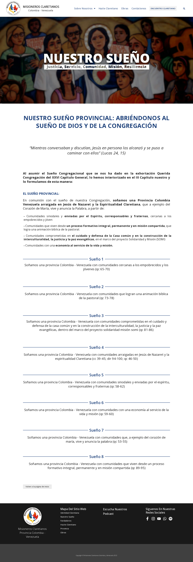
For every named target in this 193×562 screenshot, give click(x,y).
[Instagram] (153, 519)
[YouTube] (159, 519)
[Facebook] (147, 519)
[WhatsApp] (165, 519)
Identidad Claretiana (69, 512)
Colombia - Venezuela (40, 10)
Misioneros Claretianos (41, 7)
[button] (163, 8)
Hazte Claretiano (108, 8)
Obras (124, 8)
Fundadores (65, 520)
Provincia (64, 528)
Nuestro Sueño (67, 516)
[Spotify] (170, 519)
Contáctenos (139, 8)
